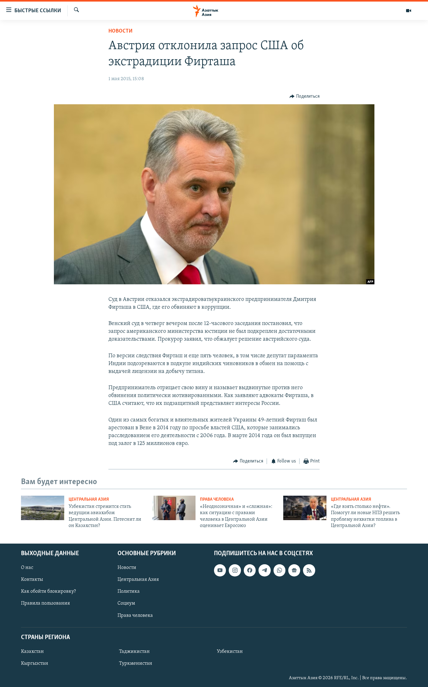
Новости (120, 31)
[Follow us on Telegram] (264, 570)
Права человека (217, 499)
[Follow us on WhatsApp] (279, 570)
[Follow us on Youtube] (220, 570)
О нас (27, 567)
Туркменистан (135, 663)
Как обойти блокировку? (48, 591)
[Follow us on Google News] (294, 570)
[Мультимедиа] (408, 10)
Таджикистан (134, 651)
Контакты (32, 579)
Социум (126, 603)
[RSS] (309, 570)
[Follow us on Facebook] (250, 570)
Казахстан (32, 651)
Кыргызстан (34, 663)
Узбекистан (230, 651)
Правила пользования (45, 603)
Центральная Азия (89, 499)
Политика (128, 591)
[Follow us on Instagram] (235, 570)
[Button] (305, 96)
